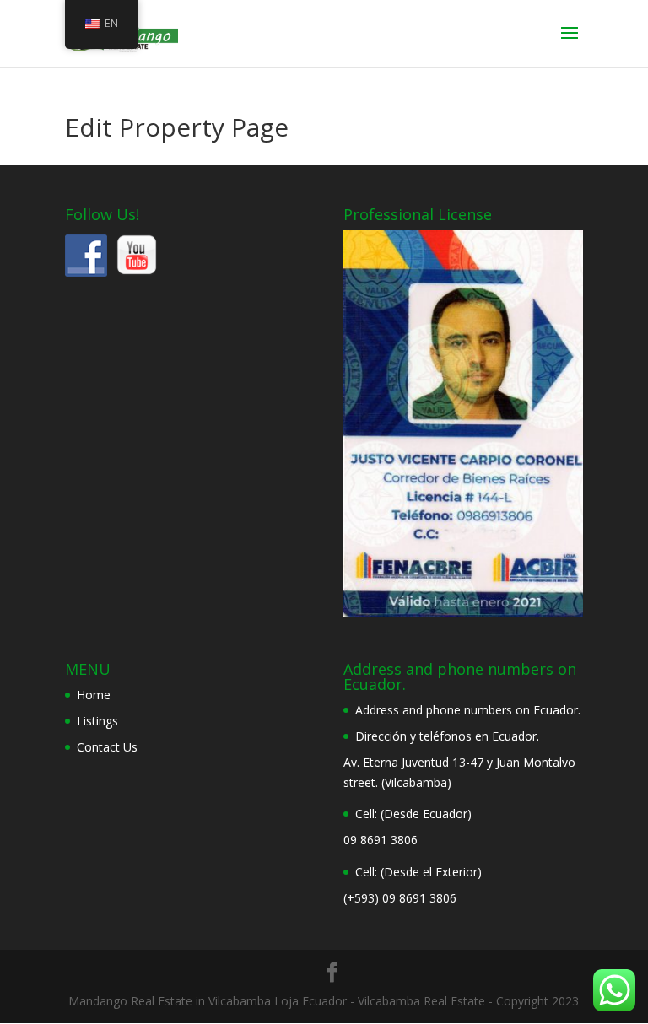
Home (94, 695)
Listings (97, 721)
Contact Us (107, 747)
